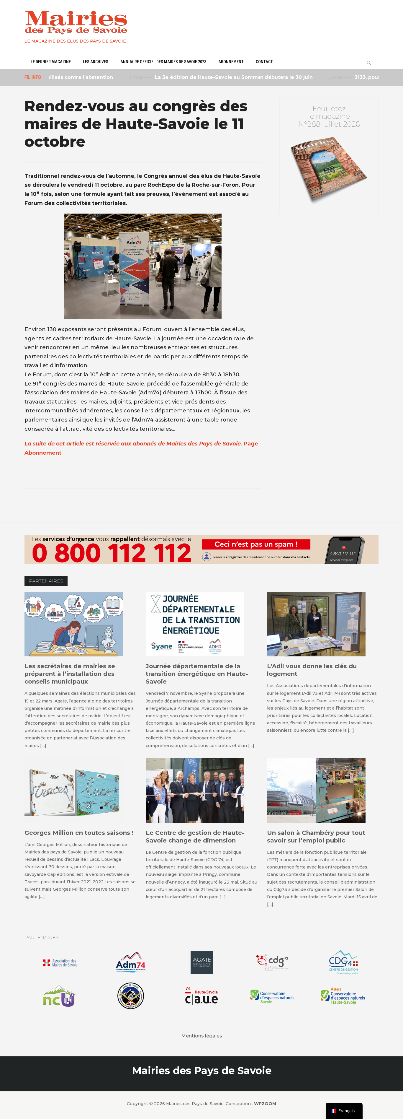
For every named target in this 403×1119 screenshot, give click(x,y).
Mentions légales (201, 1036)
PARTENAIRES (46, 581)
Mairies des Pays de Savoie (201, 1070)
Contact (264, 61)
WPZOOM (265, 1103)
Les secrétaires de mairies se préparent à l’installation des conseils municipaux (69, 674)
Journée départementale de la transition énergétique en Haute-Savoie (197, 674)
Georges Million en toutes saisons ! (79, 832)
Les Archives (95, 61)
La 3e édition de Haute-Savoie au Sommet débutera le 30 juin (214, 77)
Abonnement (231, 61)
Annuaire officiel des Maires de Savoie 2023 (163, 61)
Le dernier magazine (51, 61)
